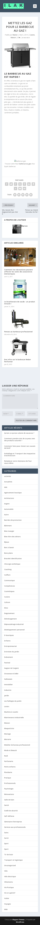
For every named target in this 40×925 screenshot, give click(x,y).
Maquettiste (9, 728)
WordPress (20, 922)
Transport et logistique (13, 860)
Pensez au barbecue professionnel (18, 332)
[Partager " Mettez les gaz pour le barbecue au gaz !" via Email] (20, 188)
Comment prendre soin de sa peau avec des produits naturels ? (19, 439)
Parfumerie (8, 761)
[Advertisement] (20, 136)
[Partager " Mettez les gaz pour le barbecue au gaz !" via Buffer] (33, 184)
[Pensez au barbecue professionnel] (20, 319)
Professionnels (10, 783)
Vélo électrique (10, 876)
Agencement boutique (13, 493)
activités (7, 476)
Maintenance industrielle (14, 717)
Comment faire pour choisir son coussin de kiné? (19, 447)
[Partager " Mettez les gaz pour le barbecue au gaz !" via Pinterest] (24, 184)
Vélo (6, 871)
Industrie (7, 690)
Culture (7, 602)
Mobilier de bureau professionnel (17, 745)
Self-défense (9, 816)
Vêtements (8, 882)
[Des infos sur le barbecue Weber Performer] (20, 346)
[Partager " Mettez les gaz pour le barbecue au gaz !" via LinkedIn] (29, 184)
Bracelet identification (13, 558)
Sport (6, 843)
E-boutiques (9, 635)
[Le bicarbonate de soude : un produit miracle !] (20, 289)
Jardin (6, 695)
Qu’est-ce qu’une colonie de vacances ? (19, 433)
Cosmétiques (9, 591)
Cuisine (32, 35)
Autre (6, 515)
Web (6, 909)
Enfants (7, 641)
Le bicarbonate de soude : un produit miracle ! (19, 303)
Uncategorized (10, 865)
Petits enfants (9, 767)
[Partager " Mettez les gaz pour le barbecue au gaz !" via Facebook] (6, 184)
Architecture (9, 498)
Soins (6, 833)
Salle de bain (9, 800)
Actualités (8, 482)
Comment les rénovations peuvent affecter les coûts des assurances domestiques (18, 272)
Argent (7, 504)
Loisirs (6, 706)
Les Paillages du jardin (12, 701)
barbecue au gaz (25, 164)
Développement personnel (14, 630)
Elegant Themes (18, 920)
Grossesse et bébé (11, 674)
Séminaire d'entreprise (13, 822)
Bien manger (9, 531)
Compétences (9, 586)
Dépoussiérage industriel (14, 624)
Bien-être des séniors (12, 536)
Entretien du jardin (11, 652)
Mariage (7, 734)
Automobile (8, 509)
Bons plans (8, 553)
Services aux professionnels (15, 827)
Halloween (8, 679)
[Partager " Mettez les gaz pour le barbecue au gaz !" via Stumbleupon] (15, 188)
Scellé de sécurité (11, 811)
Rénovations (9, 794)
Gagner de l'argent (11, 668)
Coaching (7, 569)
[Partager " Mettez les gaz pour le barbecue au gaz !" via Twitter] (11, 184)
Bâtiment (8, 526)
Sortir (6, 838)
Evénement (8, 657)
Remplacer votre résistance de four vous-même (18, 462)
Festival (7, 663)
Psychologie (8, 789)
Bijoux (6, 542)
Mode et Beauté (10, 750)
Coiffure (7, 575)
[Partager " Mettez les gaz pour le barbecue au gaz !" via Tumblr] (20, 184)
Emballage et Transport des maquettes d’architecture (19, 454)
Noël (6, 756)
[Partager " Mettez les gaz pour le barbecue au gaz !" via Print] (24, 188)
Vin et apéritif (9, 893)
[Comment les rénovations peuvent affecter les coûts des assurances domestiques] (20, 257)
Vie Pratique (9, 887)
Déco (6, 608)
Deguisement (9, 613)
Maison (13, 37)
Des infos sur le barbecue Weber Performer (17, 360)
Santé (6, 805)
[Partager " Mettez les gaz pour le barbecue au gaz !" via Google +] (15, 184)
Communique (9, 580)
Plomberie (8, 772)
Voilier (6, 898)
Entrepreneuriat (10, 646)
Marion (15, 35)
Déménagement (10, 619)
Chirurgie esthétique (12, 564)
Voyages (7, 904)
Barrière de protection (13, 520)
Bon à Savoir (9, 547)
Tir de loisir (8, 854)
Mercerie (7, 739)
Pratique (7, 778)
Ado (5, 487)
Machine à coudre (11, 712)
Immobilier (8, 684)
